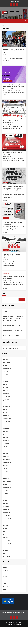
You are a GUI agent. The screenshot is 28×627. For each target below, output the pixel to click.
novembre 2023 (7, 396)
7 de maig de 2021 (7, 192)
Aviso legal (14, 614)
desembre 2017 (7, 512)
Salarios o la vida (7, 311)
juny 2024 (5, 387)
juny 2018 (5, 493)
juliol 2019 (5, 465)
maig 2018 (5, 497)
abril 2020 (5, 450)
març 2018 (5, 503)
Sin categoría (6, 218)
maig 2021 (5, 431)
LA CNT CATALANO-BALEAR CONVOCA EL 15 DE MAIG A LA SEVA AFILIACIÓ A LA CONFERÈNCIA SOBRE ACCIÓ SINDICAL (13, 188)
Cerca (3, 294)
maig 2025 (5, 371)
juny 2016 (5, 550)
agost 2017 (6, 522)
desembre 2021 (7, 418)
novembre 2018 (7, 484)
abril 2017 (5, 534)
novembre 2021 (7, 421)
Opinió (4, 45)
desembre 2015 (7, 556)
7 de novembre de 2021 (8, 88)
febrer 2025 (6, 378)
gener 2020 (6, 456)
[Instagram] (17, 4)
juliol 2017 (5, 525)
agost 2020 (6, 443)
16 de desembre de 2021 (8, 55)
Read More (5, 63)
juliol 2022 (5, 409)
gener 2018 (6, 509)
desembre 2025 (7, 362)
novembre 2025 (7, 365)
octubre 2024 (6, 381)
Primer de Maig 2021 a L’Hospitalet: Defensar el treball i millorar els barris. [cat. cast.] (13, 256)
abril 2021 (5, 434)
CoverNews (10, 624)
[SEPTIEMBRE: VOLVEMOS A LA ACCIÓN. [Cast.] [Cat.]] (14, 142)
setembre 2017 (7, 519)
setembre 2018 (7, 487)
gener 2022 (6, 415)
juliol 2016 (5, 547)
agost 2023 (6, 400)
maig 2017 (5, 531)
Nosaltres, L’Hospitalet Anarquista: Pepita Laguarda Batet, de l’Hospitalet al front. (14, 86)
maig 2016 (5, 553)
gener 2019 (6, 478)
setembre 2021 (7, 425)
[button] (3, 21)
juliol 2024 (5, 384)
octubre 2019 (6, 459)
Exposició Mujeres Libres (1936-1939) (13, 330)
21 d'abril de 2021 (7, 260)
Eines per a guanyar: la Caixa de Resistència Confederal (11, 336)
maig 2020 (5, 447)
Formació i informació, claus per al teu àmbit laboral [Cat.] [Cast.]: (13, 119)
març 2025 (5, 375)
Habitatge (5, 577)
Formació (5, 114)
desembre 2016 (7, 540)
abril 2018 (5, 500)
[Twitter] (11, 4)
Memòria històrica (7, 80)
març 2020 (5, 453)
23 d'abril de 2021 (7, 224)
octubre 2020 (6, 440)
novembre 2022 (7, 403)
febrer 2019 (6, 475)
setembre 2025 (7, 368)
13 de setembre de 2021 (8, 122)
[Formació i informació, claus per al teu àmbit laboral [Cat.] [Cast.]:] (14, 108)
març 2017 (5, 537)
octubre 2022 (6, 406)
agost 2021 (6, 428)
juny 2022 (5, 412)
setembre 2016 (7, 544)
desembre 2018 (7, 481)
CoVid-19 (5, 570)
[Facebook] (14, 4)
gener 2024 (6, 393)
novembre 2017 (7, 515)
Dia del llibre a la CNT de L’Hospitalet (12, 222)
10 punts (5, 567)
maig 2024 (5, 390)
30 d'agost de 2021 (7, 156)
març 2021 (5, 437)
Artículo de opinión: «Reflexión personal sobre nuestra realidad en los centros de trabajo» (13, 51)
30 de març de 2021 (7, 280)
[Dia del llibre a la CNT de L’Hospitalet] (14, 211)
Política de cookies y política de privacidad (13, 612)
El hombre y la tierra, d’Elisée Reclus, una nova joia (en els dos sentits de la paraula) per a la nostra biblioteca (14, 318)
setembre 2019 (7, 462)
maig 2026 (5, 359)
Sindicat (5, 148)
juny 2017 (5, 528)
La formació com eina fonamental (11, 325)
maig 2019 (5, 468)
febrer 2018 (6, 506)
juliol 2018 (5, 490)
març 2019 (5, 472)
